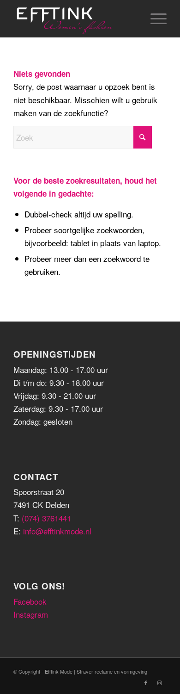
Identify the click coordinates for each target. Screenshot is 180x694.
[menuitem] (154, 18)
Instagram (30, 614)
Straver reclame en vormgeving (112, 671)
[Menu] (154, 18)
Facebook (30, 601)
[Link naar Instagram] (160, 682)
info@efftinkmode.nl (57, 531)
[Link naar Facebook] (146, 682)
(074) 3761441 (46, 518)
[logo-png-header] (74, 18)
